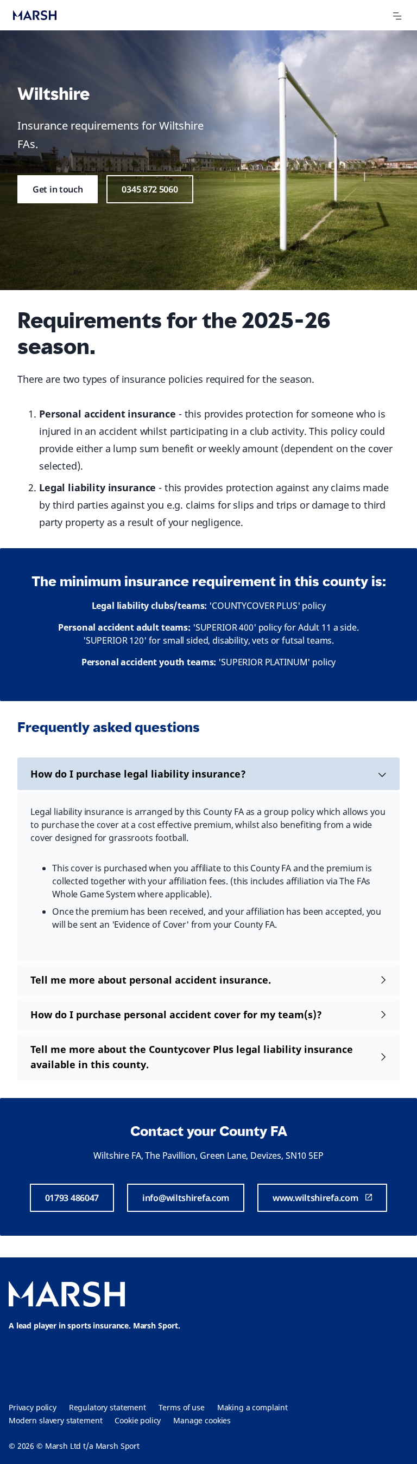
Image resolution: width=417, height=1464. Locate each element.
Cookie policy (138, 1420)
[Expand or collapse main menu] (397, 16)
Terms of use (182, 1407)
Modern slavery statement (55, 1420)
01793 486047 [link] (72, 1198)
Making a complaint (252, 1407)
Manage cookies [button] (202, 1420)
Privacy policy (32, 1407)
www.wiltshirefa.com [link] (315, 1198)
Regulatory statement (107, 1407)
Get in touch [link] (58, 189)
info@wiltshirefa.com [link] (185, 1198)
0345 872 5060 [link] (150, 189)
